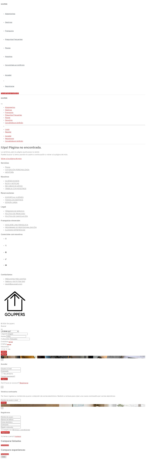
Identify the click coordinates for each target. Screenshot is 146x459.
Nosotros (8, 56)
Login (7, 129)
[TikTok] (5, 259)
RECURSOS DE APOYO (14, 186)
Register (8, 132)
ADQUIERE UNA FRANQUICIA (16, 225)
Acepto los (16, 430)
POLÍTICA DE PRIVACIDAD (15, 214)
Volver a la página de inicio (11, 158)
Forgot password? (8, 376)
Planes (7, 48)
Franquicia (9, 31)
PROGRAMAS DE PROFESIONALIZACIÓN (21, 227)
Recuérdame (8, 374)
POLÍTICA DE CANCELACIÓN (16, 216)
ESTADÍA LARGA (11, 202)
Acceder (8, 75)
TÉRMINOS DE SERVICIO (14, 211)
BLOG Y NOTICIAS (12, 183)
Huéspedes (5, 339)
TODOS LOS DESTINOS (14, 200)
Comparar (5, 445)
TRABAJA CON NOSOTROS (15, 189)
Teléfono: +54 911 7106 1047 (15, 281)
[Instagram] (5, 239)
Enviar (4, 403)
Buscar (4, 354)
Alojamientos (10, 14)
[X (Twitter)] (6, 245)
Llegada (4, 334)
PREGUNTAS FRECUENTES (15, 279)
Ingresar (4, 379)
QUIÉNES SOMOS (12, 181)
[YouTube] (6, 265)
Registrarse (9, 86)
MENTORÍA (9, 172)
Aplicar (4, 352)
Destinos (8, 22)
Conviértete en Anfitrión (14, 65)
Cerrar (3, 457)
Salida (3, 336)
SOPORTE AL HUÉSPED (14, 197)
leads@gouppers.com (13, 284)
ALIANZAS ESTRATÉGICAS (15, 230)
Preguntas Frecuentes (14, 39)
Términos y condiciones (21, 430)
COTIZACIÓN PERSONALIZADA (17, 170)
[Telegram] (6, 252)
